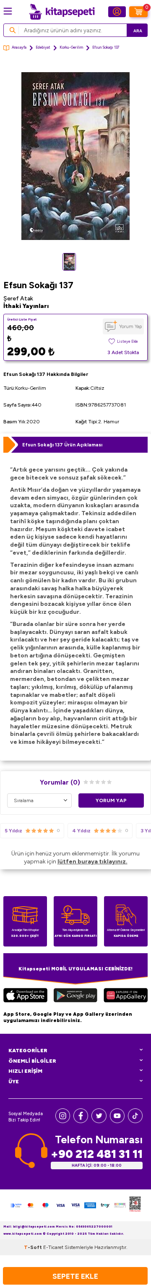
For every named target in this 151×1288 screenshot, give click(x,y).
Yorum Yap (130, 326)
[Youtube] (117, 1121)
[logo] (62, 11)
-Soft (33, 1247)
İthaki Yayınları (26, 306)
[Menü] (7, 11)
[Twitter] (98, 1121)
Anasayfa (19, 47)
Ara (137, 31)
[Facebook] (80, 1121)
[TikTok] (135, 1121)
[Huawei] (126, 996)
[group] (75, 156)
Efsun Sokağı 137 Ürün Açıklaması (62, 445)
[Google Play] (75, 996)
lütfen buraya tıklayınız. (92, 861)
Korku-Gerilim (71, 47)
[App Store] (25, 996)
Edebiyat (43, 47)
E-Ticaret (53, 1247)
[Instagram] (62, 1121)
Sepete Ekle (75, 1276)
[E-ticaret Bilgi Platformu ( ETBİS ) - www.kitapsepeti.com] (135, 1205)
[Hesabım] (117, 11)
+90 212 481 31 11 (97, 1154)
